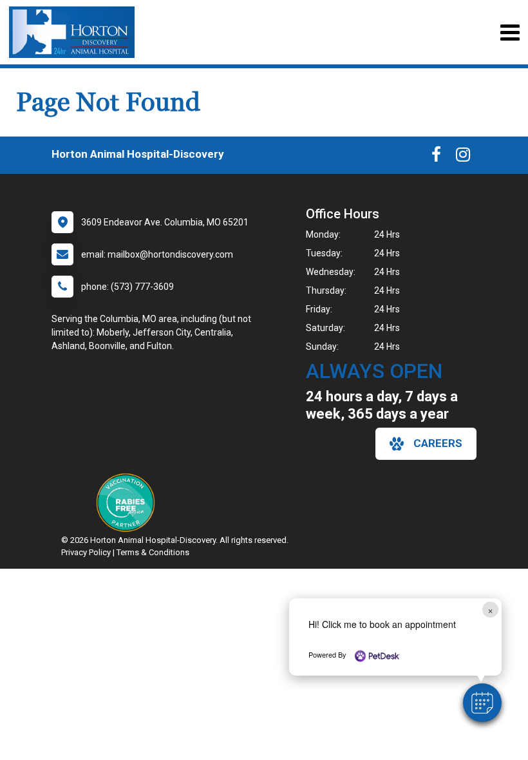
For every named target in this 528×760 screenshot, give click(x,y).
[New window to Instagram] (462, 157)
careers (437, 443)
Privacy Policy (86, 552)
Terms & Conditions (153, 552)
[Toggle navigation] (509, 32)
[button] (482, 702)
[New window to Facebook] (436, 157)
